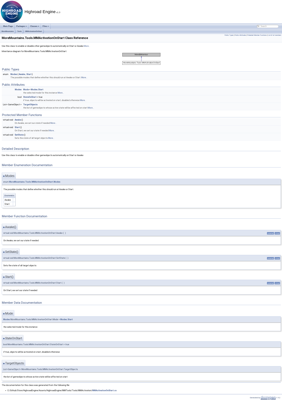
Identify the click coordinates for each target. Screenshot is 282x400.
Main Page (8, 26)
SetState (19, 135)
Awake (22, 74)
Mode (26, 89)
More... (87, 46)
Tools (19, 31)
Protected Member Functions (257, 35)
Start (29, 74)
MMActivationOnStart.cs (104, 390)
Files (45, 26)
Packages (20, 26)
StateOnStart (29, 97)
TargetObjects (30, 104)
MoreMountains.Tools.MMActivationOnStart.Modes (34, 182)
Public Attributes (240, 35)
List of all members (274, 35)
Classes (33, 26)
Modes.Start (37, 89)
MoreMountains (8, 31)
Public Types (229, 35)
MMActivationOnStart (33, 31)
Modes (13, 74)
